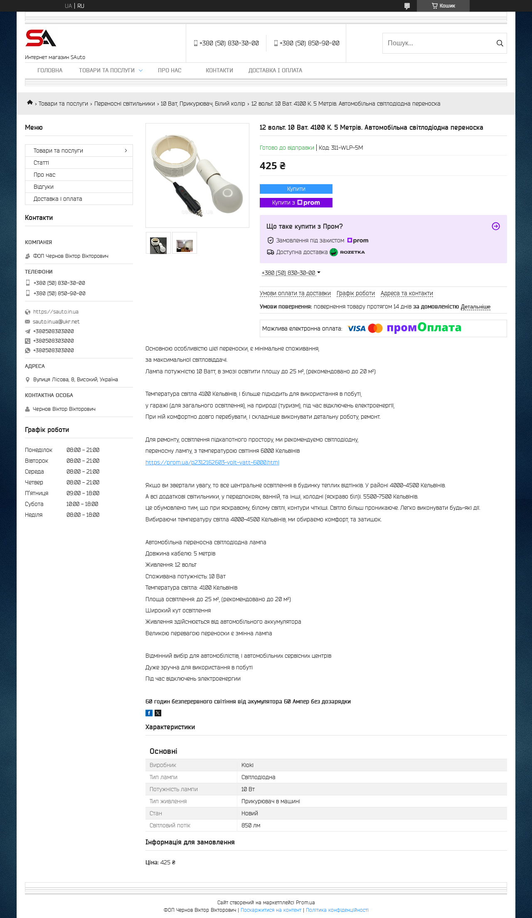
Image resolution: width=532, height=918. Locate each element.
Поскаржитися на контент (271, 910)
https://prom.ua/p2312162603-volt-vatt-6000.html (212, 462)
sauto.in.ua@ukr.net (56, 321)
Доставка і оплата (275, 70)
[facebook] (149, 714)
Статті (41, 162)
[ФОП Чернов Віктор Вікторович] (41, 39)
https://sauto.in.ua (56, 311)
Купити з (283, 202)
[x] (158, 714)
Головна (49, 70)
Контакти (219, 70)
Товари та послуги (107, 70)
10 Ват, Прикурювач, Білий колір (203, 103)
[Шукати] (500, 43)
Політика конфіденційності (337, 910)
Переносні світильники (124, 103)
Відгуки (44, 186)
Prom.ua (305, 902)
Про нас (169, 70)
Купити (296, 188)
